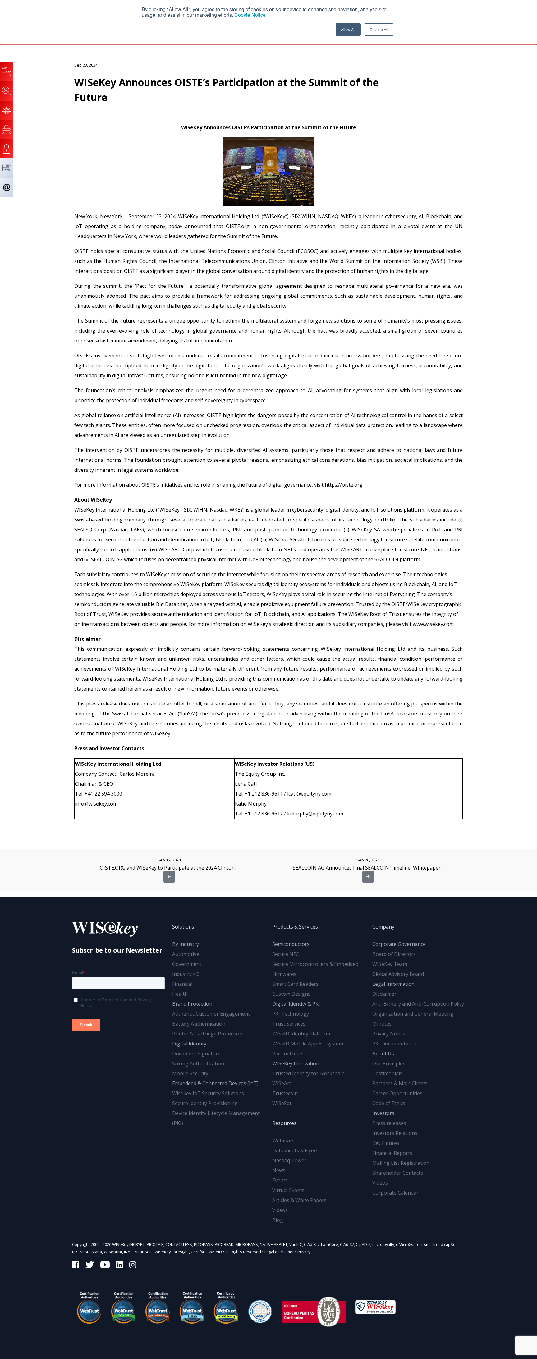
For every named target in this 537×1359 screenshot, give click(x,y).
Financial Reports (392, 1153)
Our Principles (388, 1063)
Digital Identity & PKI (296, 1003)
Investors (383, 1113)
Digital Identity (189, 1043)
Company (383, 926)
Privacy (303, 1252)
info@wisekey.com (96, 803)
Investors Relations (394, 1133)
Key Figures (385, 1143)
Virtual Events (288, 1190)
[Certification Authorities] (260, 1308)
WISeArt (281, 1083)
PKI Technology (290, 1013)
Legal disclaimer (279, 1252)
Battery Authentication (198, 1023)
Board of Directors (394, 954)
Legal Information (393, 983)
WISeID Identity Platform (301, 1033)
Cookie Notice (250, 14)
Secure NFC (285, 954)
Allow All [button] (348, 29)
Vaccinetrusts (288, 1053)
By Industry (185, 944)
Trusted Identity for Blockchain (308, 1073)
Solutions (183, 926)
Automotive (185, 954)
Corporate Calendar (395, 1192)
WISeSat (281, 1103)
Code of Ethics (388, 1103)
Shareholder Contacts (397, 1172)
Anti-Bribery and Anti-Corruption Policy (418, 1003)
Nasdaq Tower (289, 1160)
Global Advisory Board (398, 974)
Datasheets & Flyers (295, 1150)
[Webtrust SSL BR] (123, 1308)
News (278, 1170)
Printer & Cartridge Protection (207, 1033)
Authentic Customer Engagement (211, 1013)
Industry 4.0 (186, 974)
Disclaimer (384, 993)
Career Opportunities (397, 1093)
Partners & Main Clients (400, 1083)
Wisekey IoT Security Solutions (208, 1093)
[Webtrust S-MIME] (191, 1308)
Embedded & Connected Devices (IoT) (215, 1083)
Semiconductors (291, 944)
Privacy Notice (388, 1033)
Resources (284, 1123)
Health (180, 993)
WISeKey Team (389, 964)
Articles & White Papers (299, 1200)
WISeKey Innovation (295, 1063)
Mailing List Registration (400, 1162)
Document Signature (196, 1053)
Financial (182, 983)
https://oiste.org (344, 484)
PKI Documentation (395, 1043)
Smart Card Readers (295, 983)
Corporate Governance (399, 944)
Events (280, 1180)
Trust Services (288, 1023)
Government (186, 964)
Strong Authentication (198, 1063)
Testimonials (387, 1073)
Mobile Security (190, 1073)
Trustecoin (285, 1093)
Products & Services (295, 926)
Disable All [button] (379, 29)
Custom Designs (291, 993)
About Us (383, 1053)
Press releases (389, 1123)
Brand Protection (192, 1003)
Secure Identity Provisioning (205, 1103)
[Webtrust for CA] (89, 1308)
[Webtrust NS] (225, 1308)
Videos (280, 1210)
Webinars (283, 1140)
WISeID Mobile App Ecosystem (307, 1043)
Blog (277, 1220)
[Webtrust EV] (157, 1308)
